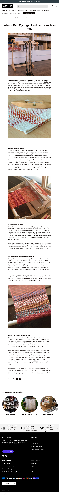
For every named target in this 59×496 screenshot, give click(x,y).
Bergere (13, 83)
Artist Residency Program (37, 449)
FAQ (32, 472)
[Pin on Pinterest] (20, 379)
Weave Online (12, 10)
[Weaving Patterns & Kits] (29, 404)
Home (3, 16)
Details (38, 1)
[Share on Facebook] (16, 379)
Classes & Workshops (34, 10)
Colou (45, 166)
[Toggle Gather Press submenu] (50, 10)
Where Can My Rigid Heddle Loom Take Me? (28, 16)
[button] (55, 6)
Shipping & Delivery (36, 466)
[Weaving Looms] (48, 404)
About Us (33, 440)
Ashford (46, 82)
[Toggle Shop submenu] (6, 10)
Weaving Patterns (22, 10)
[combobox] (32, 6)
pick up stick (18, 225)
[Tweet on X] (13, 379)
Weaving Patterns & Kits (29, 414)
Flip (50, 82)
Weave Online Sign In (15, 13)
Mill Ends (35, 361)
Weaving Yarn (10, 414)
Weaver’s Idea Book (13, 169)
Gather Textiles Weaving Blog (12, 16)
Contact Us (5, 13)
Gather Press (45, 10)
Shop (3, 10)
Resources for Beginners (8, 469)
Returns (33, 469)
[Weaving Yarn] (10, 404)
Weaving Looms (48, 414)
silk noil (46, 354)
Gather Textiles (8, 490)
